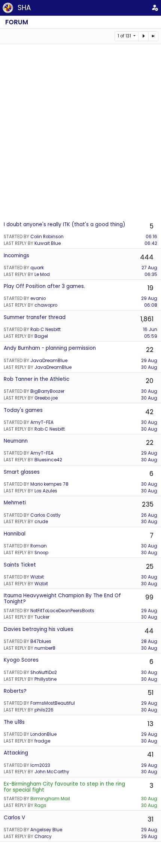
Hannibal (14, 533)
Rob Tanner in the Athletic (36, 379)
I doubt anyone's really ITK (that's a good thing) (64, 224)
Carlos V (14, 817)
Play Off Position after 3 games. (44, 286)
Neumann (16, 440)
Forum (16, 22)
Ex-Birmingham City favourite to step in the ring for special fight (64, 786)
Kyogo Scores (21, 660)
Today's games (23, 410)
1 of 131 (125, 36)
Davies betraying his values (38, 629)
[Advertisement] (80, 132)
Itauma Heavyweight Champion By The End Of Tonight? (62, 598)
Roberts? (15, 691)
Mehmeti (15, 502)
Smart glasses (22, 472)
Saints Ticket (20, 564)
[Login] (154, 8)
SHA (24, 8)
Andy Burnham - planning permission (50, 348)
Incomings (16, 255)
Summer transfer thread (35, 317)
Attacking (16, 752)
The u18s (14, 722)
